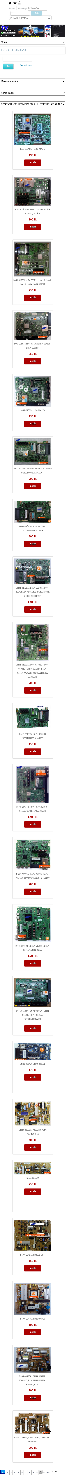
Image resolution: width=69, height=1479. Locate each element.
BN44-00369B (32, 1178)
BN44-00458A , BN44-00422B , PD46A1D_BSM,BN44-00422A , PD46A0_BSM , (33, 1380)
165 (47, 1472)
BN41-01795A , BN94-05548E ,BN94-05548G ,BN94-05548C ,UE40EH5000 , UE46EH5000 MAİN (33, 592)
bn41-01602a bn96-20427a (33, 410)
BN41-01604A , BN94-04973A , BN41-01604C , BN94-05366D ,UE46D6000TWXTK (33, 1015)
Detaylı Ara (26, 65)
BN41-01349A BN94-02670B (32, 1064)
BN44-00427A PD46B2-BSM (32, 1255)
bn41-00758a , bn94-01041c (32, 149)
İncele (32, 162)
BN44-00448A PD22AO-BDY (32, 1319)
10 (37, 1472)
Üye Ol (12, 8)
